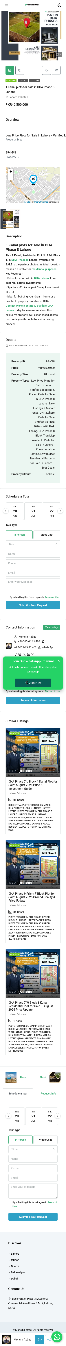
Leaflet (27, 201)
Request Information (33, 700)
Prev (23, 1077)
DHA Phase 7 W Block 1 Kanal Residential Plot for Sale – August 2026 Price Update (30, 1006)
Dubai (14, 1278)
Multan (15, 1259)
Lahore (15, 1253)
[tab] (10, 70)
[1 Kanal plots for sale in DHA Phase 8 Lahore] (33, 180)
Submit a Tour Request (33, 605)
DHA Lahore (41, 278)
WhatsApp (48, 647)
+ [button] (11, 171)
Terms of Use (52, 597)
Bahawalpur (18, 1272)
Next (43, 1077)
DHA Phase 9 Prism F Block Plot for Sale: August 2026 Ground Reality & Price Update (31, 897)
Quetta (15, 1266)
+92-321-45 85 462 (29, 641)
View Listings (51, 627)
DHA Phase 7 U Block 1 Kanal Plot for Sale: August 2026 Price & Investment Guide (32, 785)
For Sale (23, 81)
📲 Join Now (33, 682)
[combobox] (33, 544)
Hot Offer (34, 81)
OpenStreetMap (41, 201)
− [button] (11, 177)
